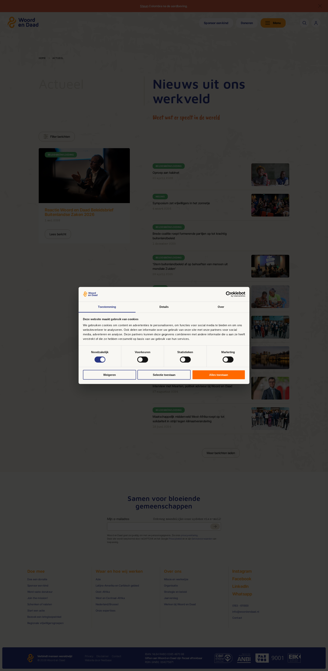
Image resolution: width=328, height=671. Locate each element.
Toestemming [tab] (107, 306)
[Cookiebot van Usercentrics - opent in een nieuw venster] (228, 294)
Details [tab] (164, 306)
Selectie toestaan (164, 374)
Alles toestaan (218, 374)
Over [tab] (221, 306)
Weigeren (109, 374)
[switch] (142, 360)
